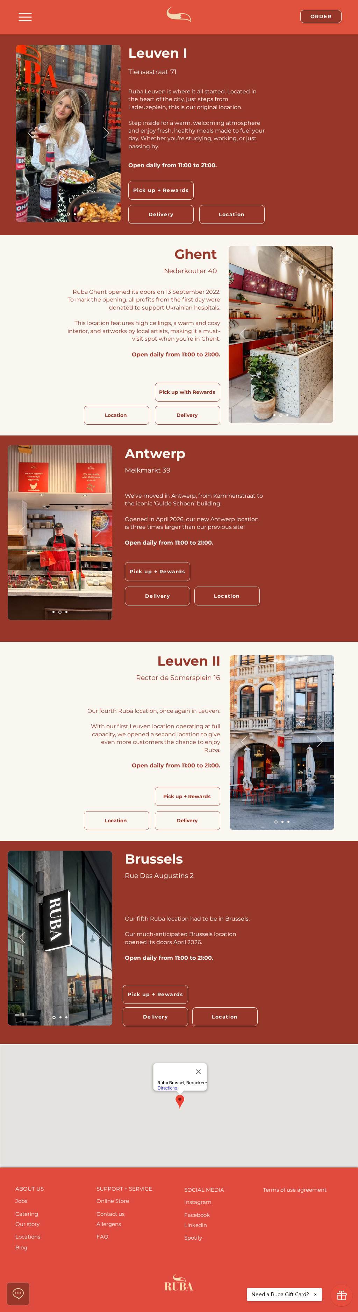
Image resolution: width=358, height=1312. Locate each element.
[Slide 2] (68, 214)
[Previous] (30, 133)
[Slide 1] (62, 214)
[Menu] (25, 17)
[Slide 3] (75, 214)
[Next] (106, 133)
